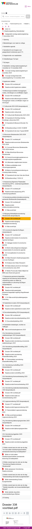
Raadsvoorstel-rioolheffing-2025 (15, 373)
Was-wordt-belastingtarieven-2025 (15, 329)
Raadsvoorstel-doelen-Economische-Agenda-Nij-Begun (15, 239)
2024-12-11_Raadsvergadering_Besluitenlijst (13, 30)
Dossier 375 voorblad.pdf (12, 188)
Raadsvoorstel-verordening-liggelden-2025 (15, 443)
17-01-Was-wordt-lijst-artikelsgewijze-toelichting (15, 298)
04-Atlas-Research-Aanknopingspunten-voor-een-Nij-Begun (16, 259)
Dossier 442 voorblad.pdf (12, 287)
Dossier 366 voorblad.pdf (12, 315)
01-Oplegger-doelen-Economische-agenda (14, 244)
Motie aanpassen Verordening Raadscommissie (12, 470)
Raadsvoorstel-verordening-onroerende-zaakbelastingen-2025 (15, 342)
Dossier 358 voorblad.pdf (12, 351)
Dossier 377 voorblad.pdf (12, 404)
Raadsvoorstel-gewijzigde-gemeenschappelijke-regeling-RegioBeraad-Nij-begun (15, 292)
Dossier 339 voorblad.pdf (12, 202)
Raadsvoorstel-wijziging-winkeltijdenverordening (11, 222)
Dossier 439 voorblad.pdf (12, 84)
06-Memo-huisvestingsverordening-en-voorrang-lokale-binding (15, 171)
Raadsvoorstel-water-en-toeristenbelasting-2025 (11, 397)
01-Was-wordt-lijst (10, 210)
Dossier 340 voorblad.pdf (12, 109)
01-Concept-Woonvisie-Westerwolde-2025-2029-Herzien (15, 148)
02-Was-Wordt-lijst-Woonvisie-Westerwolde (12, 153)
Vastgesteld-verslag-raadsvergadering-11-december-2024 (15, 35)
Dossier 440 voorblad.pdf (12, 95)
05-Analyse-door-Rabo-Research (15, 263)
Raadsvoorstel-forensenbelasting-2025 (17, 384)
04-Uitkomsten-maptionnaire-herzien (16, 162)
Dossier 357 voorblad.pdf (12, 381)
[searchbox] (13, 16)
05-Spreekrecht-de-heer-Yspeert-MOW (17, 131)
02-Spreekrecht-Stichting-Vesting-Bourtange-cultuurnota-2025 (14, 119)
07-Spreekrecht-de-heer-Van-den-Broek (17, 175)
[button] (28, 16)
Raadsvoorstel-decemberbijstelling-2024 (17, 318)
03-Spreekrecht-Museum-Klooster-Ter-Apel (15, 124)
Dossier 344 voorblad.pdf (12, 425)
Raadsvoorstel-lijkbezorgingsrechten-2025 (15, 429)
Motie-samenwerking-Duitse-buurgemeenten (12, 480)
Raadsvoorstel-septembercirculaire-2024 (17, 309)
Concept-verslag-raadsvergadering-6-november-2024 (15, 72)
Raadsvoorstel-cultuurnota (13, 112)
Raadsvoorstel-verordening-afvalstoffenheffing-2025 (12, 355)
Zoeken (3, 13)
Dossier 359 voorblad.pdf (12, 370)
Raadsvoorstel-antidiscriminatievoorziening (10, 206)
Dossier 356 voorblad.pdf (12, 393)
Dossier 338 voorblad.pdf (12, 218)
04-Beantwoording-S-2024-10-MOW (16, 128)
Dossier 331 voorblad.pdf (12, 139)
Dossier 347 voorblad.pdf (12, 235)
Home (3, 23)
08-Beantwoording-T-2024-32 (14, 178)
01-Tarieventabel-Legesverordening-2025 (14, 411)
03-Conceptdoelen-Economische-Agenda (14, 254)
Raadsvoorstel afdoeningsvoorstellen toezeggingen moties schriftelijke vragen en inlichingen (15, 100)
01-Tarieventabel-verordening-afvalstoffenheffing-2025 (12, 360)
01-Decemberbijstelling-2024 (14, 321)
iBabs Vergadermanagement (11, 527)
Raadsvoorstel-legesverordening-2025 (16, 407)
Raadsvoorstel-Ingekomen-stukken (15, 87)
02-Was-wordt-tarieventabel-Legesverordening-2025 (12, 416)
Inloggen (25, 527)
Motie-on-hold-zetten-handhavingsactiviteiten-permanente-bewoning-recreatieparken (13, 456)
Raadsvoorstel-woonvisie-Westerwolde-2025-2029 (15, 143)
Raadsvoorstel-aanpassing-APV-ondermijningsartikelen (13, 192)
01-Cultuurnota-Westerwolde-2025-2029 (17, 115)
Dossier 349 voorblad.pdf (12, 306)
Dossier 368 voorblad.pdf (12, 338)
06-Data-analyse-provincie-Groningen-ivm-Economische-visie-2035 (15, 267)
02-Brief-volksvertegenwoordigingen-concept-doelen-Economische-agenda (14, 249)
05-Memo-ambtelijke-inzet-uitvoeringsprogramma (11, 166)
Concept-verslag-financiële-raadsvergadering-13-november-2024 (13, 77)
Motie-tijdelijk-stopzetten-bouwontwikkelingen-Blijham (11, 493)
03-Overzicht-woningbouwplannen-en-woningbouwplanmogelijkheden (15, 158)
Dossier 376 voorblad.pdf (12, 439)
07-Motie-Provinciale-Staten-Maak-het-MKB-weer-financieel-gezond (15, 272)
